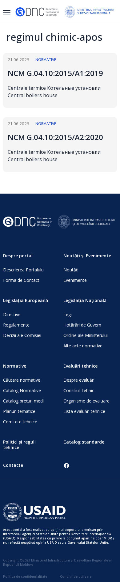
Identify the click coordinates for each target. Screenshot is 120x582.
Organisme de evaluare (86, 401)
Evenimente (75, 280)
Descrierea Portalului (24, 270)
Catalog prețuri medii (24, 401)
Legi (67, 314)
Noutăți (70, 270)
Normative (45, 59)
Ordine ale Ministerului (85, 335)
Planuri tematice (19, 411)
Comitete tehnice (20, 422)
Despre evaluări (78, 380)
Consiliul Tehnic (78, 390)
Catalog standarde (83, 442)
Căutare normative (21, 380)
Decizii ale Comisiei (22, 335)
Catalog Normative (22, 390)
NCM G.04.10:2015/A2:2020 (55, 137)
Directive (12, 314)
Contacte (13, 465)
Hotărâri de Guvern (82, 325)
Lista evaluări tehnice (84, 411)
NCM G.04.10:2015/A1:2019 (55, 73)
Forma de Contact (21, 280)
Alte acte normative (82, 346)
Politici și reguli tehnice (19, 444)
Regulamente (16, 325)
